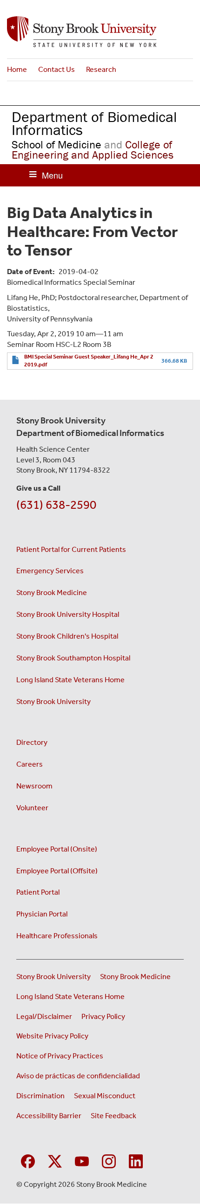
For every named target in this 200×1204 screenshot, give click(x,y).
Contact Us (56, 69)
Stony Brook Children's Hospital (67, 636)
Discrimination (40, 1095)
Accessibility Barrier (48, 1115)
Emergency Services (50, 570)
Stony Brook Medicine (51, 592)
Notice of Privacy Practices (59, 1055)
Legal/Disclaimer (44, 1016)
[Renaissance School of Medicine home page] (100, 31)
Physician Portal (41, 913)
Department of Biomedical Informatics (94, 123)
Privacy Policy (103, 1016)
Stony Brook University (53, 701)
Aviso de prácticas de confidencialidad (78, 1075)
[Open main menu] (46, 175)
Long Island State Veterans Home (70, 679)
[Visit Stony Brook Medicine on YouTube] (81, 1160)
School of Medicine (56, 144)
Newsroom (34, 785)
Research (101, 69)
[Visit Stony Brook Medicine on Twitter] (55, 1160)
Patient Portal (38, 892)
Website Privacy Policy (52, 1035)
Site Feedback (113, 1115)
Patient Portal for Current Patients (71, 549)
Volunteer (32, 807)
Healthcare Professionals (57, 935)
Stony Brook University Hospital (67, 614)
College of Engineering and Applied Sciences (92, 149)
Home (17, 69)
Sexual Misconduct (104, 1095)
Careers (29, 764)
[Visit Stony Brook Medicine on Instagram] (108, 1160)
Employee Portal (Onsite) (56, 849)
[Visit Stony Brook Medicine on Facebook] (28, 1160)
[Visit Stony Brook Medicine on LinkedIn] (135, 1160)
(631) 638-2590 (56, 505)
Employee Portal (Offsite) (57, 870)
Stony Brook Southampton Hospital (73, 657)
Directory (31, 742)
